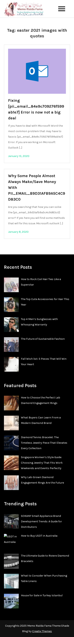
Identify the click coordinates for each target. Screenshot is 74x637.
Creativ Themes (42, 631)
